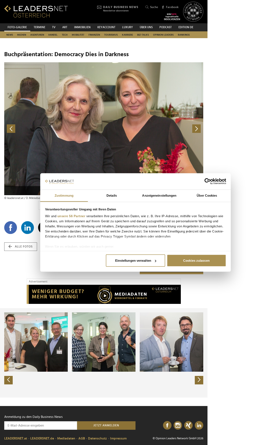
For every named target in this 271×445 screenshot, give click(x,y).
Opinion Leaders (163, 34)
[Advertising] (104, 294)
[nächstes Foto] (153, 128)
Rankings (184, 34)
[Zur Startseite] (36, 11)
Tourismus (111, 34)
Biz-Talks (143, 34)
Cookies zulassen (196, 260)
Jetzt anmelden (106, 425)
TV (53, 27)
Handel (53, 34)
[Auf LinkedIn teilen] (27, 227)
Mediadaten (66, 438)
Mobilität (78, 34)
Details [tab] (111, 195)
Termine (39, 27)
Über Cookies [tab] (207, 195)
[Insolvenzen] (172, 16)
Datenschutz (97, 438)
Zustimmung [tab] (64, 195)
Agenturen (37, 34)
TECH (65, 34)
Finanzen (94, 34)
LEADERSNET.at (15, 438)
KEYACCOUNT (106, 27)
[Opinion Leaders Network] (193, 12)
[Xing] (188, 425)
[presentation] (8, 380)
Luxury (127, 27)
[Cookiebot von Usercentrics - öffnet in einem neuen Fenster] (207, 181)
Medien (21, 34)
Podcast (165, 27)
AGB (81, 438)
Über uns (146, 27)
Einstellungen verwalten (133, 260)
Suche (154, 7)
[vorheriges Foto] (54, 128)
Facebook (172, 7)
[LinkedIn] (199, 425)
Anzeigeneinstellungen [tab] (159, 195)
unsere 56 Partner (71, 216)
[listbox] (103, 352)
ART (64, 27)
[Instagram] (178, 425)
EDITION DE (185, 27)
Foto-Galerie (17, 27)
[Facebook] (167, 425)
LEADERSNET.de (42, 438)
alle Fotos (24, 246)
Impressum (118, 438)
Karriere (127, 34)
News (9, 34)
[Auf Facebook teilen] (10, 227)
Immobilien (82, 27)
